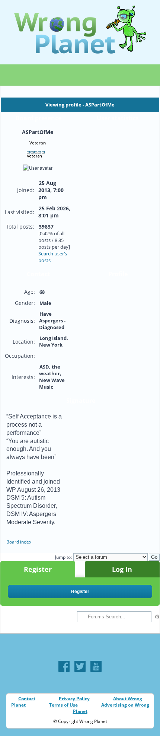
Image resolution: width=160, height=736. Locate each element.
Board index (18, 542)
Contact (26, 698)
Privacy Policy (74, 698)
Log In (122, 569)
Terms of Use (63, 705)
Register (38, 569)
